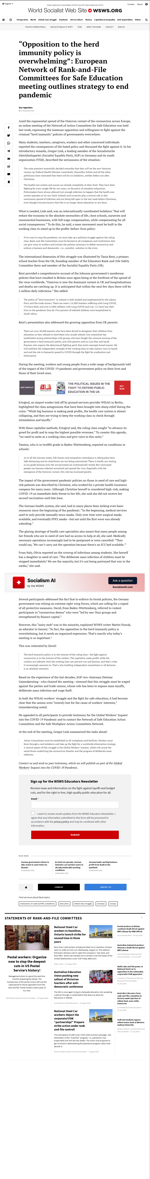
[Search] (146, 20)
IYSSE (79, 27)
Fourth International (35, 27)
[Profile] (146, 4)
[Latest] (10, 20)
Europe (113, 904)
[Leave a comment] (8, 174)
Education (64, 904)
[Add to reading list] (8, 182)
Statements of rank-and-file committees (37, 904)
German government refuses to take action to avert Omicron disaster (35, 865)
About (140, 4)
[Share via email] (8, 158)
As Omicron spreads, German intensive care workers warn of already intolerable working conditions (69, 866)
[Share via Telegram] (8, 151)
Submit (75, 834)
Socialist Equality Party (61, 27)
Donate (121, 27)
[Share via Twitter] (8, 135)
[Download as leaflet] (8, 166)
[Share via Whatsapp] (8, 143)
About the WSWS (94, 27)
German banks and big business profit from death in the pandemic (103, 865)
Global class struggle (83, 904)
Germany (101, 904)
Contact (130, 4)
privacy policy (61, 821)
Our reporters (26, 107)
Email (34, 799)
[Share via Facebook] (8, 127)
